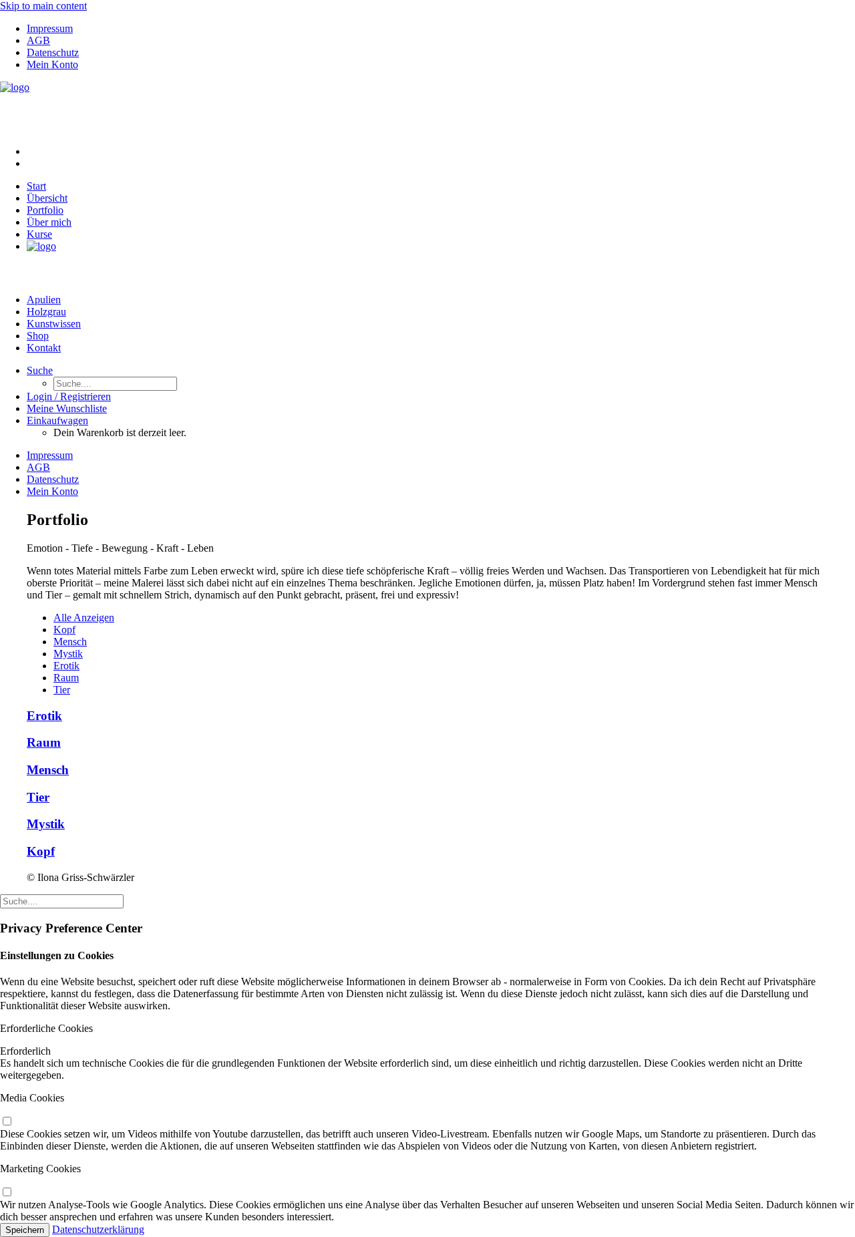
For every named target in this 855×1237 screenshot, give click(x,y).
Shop (38, 335)
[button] (40, 370)
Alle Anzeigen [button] (83, 617)
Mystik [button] (68, 653)
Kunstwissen (54, 323)
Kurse (39, 234)
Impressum (50, 28)
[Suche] (62, 900)
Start (36, 186)
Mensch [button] (70, 641)
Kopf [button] (64, 629)
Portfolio (45, 210)
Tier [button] (61, 689)
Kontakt (44, 347)
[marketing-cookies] (6, 1192)
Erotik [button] (66, 665)
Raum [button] (66, 677)
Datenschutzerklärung (98, 1229)
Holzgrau (46, 311)
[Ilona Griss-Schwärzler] (427, 108)
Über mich (49, 222)
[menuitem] (441, 29)
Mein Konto (52, 64)
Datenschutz (53, 52)
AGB (38, 40)
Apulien (44, 299)
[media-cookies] (6, 1121)
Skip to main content (43, 5)
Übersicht (47, 198)
